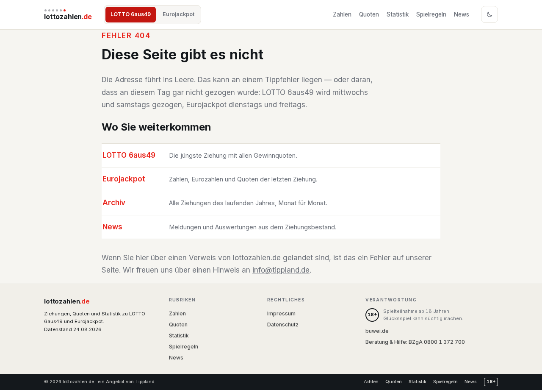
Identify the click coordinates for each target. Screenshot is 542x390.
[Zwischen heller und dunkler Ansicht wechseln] (489, 14)
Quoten (369, 14)
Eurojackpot (178, 14)
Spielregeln (431, 14)
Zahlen (342, 14)
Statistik (398, 14)
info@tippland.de (281, 270)
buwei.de (377, 331)
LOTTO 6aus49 (131, 14)
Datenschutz (283, 324)
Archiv (113, 202)
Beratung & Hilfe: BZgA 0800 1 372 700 (415, 342)
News (461, 14)
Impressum (281, 313)
